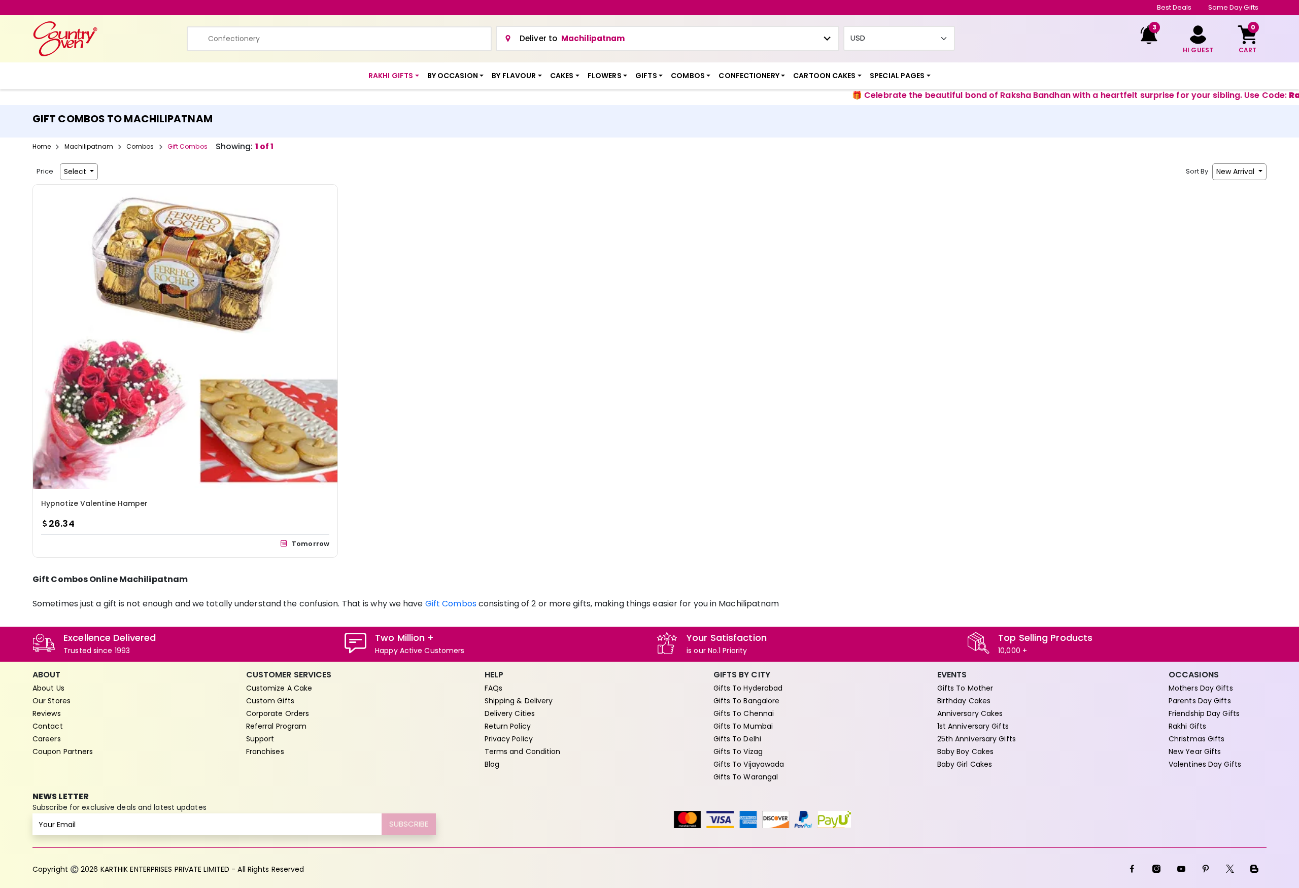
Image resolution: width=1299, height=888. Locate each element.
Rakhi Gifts (1187, 726)
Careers (46, 739)
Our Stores (51, 701)
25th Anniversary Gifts (976, 739)
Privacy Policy (509, 739)
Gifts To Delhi (737, 739)
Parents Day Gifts (1200, 701)
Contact (47, 726)
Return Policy (508, 726)
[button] (393, 75)
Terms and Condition (523, 751)
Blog (492, 764)
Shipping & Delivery (519, 701)
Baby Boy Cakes (965, 751)
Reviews (46, 713)
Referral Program (276, 726)
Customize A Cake (279, 688)
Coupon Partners (62, 751)
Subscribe (408, 823)
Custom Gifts (270, 701)
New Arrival (1236, 171)
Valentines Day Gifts (1205, 764)
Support (260, 739)
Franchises (265, 751)
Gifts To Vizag (738, 751)
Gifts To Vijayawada (748, 764)
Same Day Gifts (1233, 7)
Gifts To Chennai (743, 713)
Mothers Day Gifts (1201, 688)
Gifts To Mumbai (743, 726)
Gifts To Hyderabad (748, 688)
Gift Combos (450, 603)
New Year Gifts (1195, 751)
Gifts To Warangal (745, 777)
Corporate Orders (278, 713)
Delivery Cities (510, 713)
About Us (48, 688)
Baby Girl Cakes (965, 764)
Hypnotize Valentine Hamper (94, 503)
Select (76, 171)
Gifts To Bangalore (746, 701)
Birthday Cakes (963, 701)
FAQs (493, 688)
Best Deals (1174, 7)
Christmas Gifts (1197, 739)
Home (41, 146)
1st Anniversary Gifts (973, 726)
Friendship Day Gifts (1204, 713)
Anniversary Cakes (970, 713)
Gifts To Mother (965, 688)
